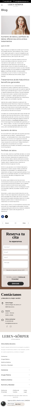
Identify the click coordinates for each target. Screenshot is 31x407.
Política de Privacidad (4, 391)
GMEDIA (27, 400)
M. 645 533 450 (9, 321)
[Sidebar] (2, 124)
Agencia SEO (11, 400)
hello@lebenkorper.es (11, 323)
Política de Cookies (16, 391)
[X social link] (6, 216)
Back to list (15, 223)
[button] (3, 404)
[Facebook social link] (2, 216)
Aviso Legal (25, 391)
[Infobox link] (7, 1)
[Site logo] (15, 5)
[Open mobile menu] (1, 5)
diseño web (20, 400)
